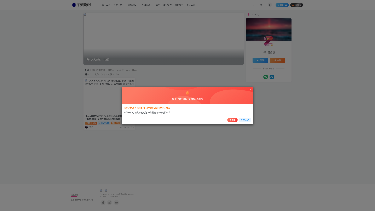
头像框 (232, 119)
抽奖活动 (245, 119)
